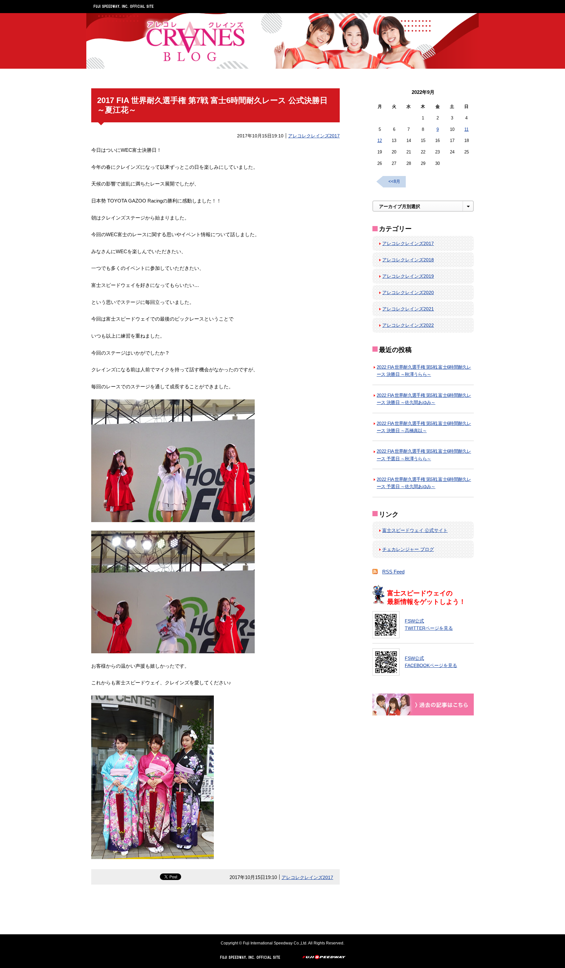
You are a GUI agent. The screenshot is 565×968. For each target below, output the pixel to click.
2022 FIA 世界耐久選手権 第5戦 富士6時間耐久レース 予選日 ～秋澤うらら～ (424, 455)
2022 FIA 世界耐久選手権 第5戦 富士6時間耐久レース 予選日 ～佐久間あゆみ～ (424, 483)
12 (379, 140)
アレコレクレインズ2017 (314, 135)
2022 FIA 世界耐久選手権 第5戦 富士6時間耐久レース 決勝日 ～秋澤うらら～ (424, 370)
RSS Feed (393, 571)
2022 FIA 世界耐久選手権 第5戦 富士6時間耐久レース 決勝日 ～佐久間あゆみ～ (424, 399)
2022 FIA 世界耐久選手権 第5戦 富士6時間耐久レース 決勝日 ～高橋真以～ (424, 427)
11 (466, 129)
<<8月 (394, 181)
